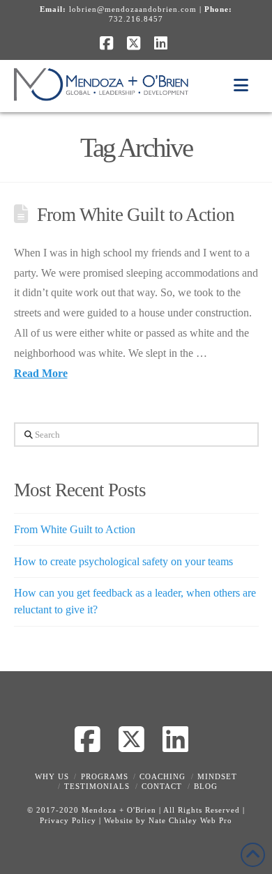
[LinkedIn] (163, 43)
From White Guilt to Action (135, 214)
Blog (206, 786)
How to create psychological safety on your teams (123, 561)
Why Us (52, 776)
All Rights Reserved (201, 810)
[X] (136, 43)
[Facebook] (109, 43)
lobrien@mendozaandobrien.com (133, 9)
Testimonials (97, 786)
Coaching (162, 776)
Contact (162, 786)
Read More (41, 373)
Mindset (217, 776)
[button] (241, 86)
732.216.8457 (136, 19)
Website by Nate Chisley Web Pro (168, 820)
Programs (104, 776)
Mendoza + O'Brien (119, 810)
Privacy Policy (68, 820)
